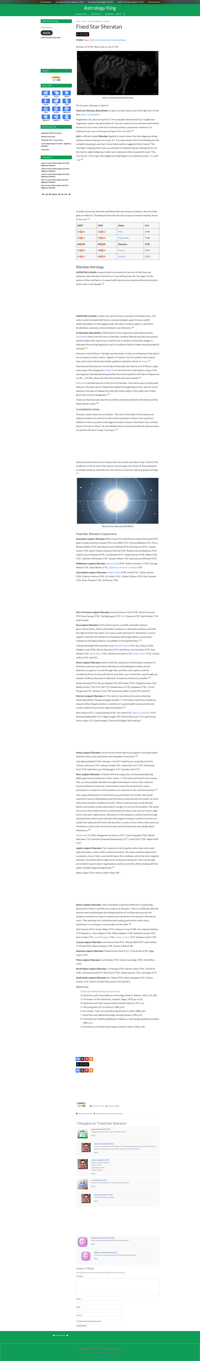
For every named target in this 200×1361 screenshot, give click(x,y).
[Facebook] (78, 1059)
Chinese (115, 40)
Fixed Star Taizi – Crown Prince (52, 140)
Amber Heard (139, 653)
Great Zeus (45, 149)
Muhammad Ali (83, 835)
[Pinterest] (87, 1059)
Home (78, 21)
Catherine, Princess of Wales (123, 567)
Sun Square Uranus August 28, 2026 (83, 2)
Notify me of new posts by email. (89, 1321)
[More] (91, 1059)
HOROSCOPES (81, 14)
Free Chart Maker (133, 1149)
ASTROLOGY (96, 14)
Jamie (96, 1144)
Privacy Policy (60, 1335)
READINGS (109, 14)
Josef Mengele (101, 937)
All (92, 40)
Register (55, 194)
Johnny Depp (112, 563)
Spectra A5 (119, 1114)
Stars (84, 21)
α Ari (151, 156)
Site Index (64, 194)
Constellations (102, 40)
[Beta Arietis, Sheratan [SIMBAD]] (117, 501)
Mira (120, 231)
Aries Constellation (95, 21)
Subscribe (46, 33)
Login (46, 194)
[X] (82, 1059)
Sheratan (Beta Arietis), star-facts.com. (101, 991)
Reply (93, 1135)
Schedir (122, 256)
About (123, 40)
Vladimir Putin (114, 572)
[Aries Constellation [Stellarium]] (117, 73)
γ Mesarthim (110, 370)
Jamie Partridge (113, 1106)
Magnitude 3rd (101, 1114)
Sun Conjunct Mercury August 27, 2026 (52, 2)
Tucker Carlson (122, 937)
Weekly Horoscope (48, 136)
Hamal (121, 250)
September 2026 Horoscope (51, 133)
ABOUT (119, 14)
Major (86, 40)
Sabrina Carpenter (141, 712)
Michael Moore (121, 645)
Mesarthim (123, 238)
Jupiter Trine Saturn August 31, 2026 (113, 2)
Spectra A (110, 1114)
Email (78, 1307)
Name (78, 1299)
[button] (124, 14)
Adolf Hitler (95, 653)
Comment (79, 1276)
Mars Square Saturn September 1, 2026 (144, 2)
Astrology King (100, 8)
